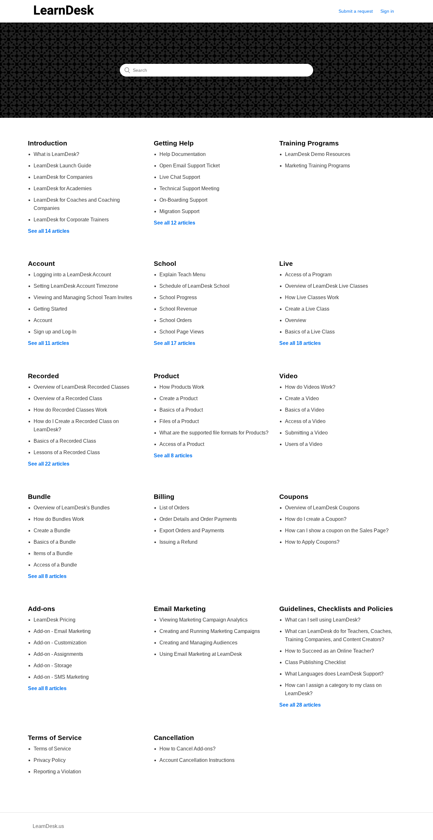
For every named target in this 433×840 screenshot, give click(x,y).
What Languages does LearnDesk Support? (334, 673)
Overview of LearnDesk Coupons (322, 507)
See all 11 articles (48, 343)
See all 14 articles (48, 231)
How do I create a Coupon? (315, 519)
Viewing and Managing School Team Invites (83, 297)
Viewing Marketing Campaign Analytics (203, 619)
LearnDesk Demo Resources (317, 154)
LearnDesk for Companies (63, 177)
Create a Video (302, 398)
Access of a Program (308, 274)
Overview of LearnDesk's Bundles (72, 507)
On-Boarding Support (183, 200)
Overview (295, 320)
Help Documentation (182, 154)
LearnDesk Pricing (54, 619)
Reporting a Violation (57, 771)
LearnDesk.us (48, 826)
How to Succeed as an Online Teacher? (329, 651)
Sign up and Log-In (55, 331)
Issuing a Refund (178, 542)
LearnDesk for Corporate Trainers (71, 219)
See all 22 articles (48, 464)
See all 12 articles (174, 222)
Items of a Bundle (53, 553)
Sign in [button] (387, 11)
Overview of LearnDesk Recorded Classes (81, 387)
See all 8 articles (173, 455)
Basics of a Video (304, 410)
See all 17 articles (174, 343)
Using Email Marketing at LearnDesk (200, 654)
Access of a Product (181, 444)
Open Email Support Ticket (189, 165)
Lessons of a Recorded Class (67, 452)
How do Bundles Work (59, 519)
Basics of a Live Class (310, 331)
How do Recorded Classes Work (70, 410)
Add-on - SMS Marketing (61, 677)
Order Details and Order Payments (198, 519)
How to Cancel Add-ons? (187, 748)
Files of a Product (179, 421)
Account (43, 320)
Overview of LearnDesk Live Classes (326, 286)
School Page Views (181, 331)
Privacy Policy (50, 760)
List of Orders (174, 507)
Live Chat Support (179, 177)
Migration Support (179, 211)
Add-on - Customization (60, 642)
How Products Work (181, 387)
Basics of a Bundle (55, 542)
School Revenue (178, 309)
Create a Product (178, 398)
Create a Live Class (307, 309)
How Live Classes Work (312, 297)
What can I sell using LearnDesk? (322, 619)
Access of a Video (305, 421)
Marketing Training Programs (317, 165)
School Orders (175, 320)
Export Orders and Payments (191, 530)
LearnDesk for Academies (63, 188)
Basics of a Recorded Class (65, 441)
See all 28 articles (300, 705)
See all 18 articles (300, 343)
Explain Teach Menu (182, 274)
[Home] (64, 14)
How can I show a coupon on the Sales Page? (337, 530)
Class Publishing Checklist (315, 662)
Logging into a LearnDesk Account (72, 274)
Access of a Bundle (55, 565)
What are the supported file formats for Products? (213, 432)
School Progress (178, 297)
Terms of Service (52, 748)
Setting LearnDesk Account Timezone (76, 286)
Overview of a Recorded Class (68, 398)
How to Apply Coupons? (312, 542)
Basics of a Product (181, 410)
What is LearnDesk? (56, 154)
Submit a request (356, 11)
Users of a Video (303, 444)
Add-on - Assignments (58, 654)
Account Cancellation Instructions (197, 760)
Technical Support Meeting (189, 188)
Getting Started (50, 309)
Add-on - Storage (53, 665)
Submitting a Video (306, 432)
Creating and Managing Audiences (198, 642)
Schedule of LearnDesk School (194, 286)
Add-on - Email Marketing (62, 631)
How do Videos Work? (310, 387)
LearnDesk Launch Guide (62, 165)
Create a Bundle (52, 530)
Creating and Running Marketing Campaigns (209, 631)
